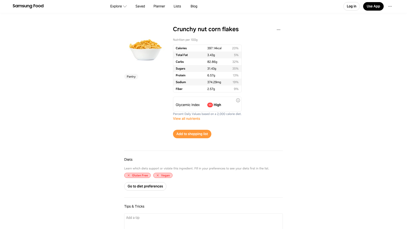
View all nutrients (186, 118)
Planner (159, 6)
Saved (140, 6)
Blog (194, 6)
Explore (116, 6)
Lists (177, 6)
